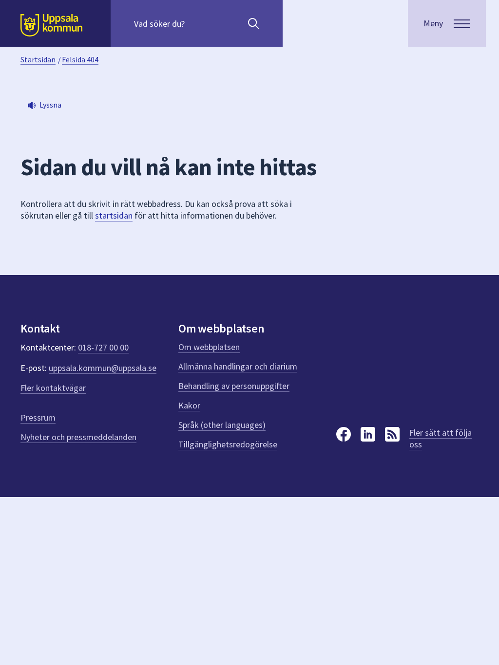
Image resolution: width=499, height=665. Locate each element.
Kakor (189, 405)
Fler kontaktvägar (53, 387)
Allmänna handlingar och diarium (237, 366)
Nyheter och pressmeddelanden (78, 437)
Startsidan (38, 59)
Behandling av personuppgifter (233, 385)
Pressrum (38, 417)
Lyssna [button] (50, 105)
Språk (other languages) (222, 424)
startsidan (114, 215)
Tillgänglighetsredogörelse (227, 444)
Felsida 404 (80, 59)
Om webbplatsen (209, 346)
